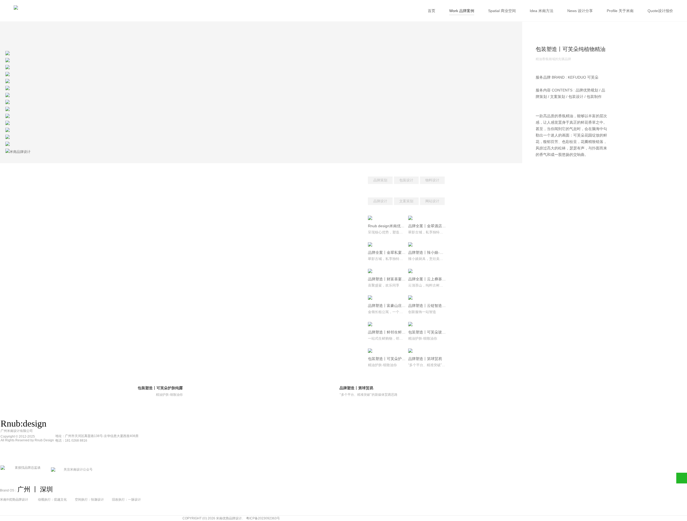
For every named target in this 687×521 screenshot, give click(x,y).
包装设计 (406, 180)
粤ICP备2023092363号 (263, 518)
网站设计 (432, 201)
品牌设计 (380, 201)
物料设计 (432, 180)
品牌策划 (380, 180)
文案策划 (406, 201)
